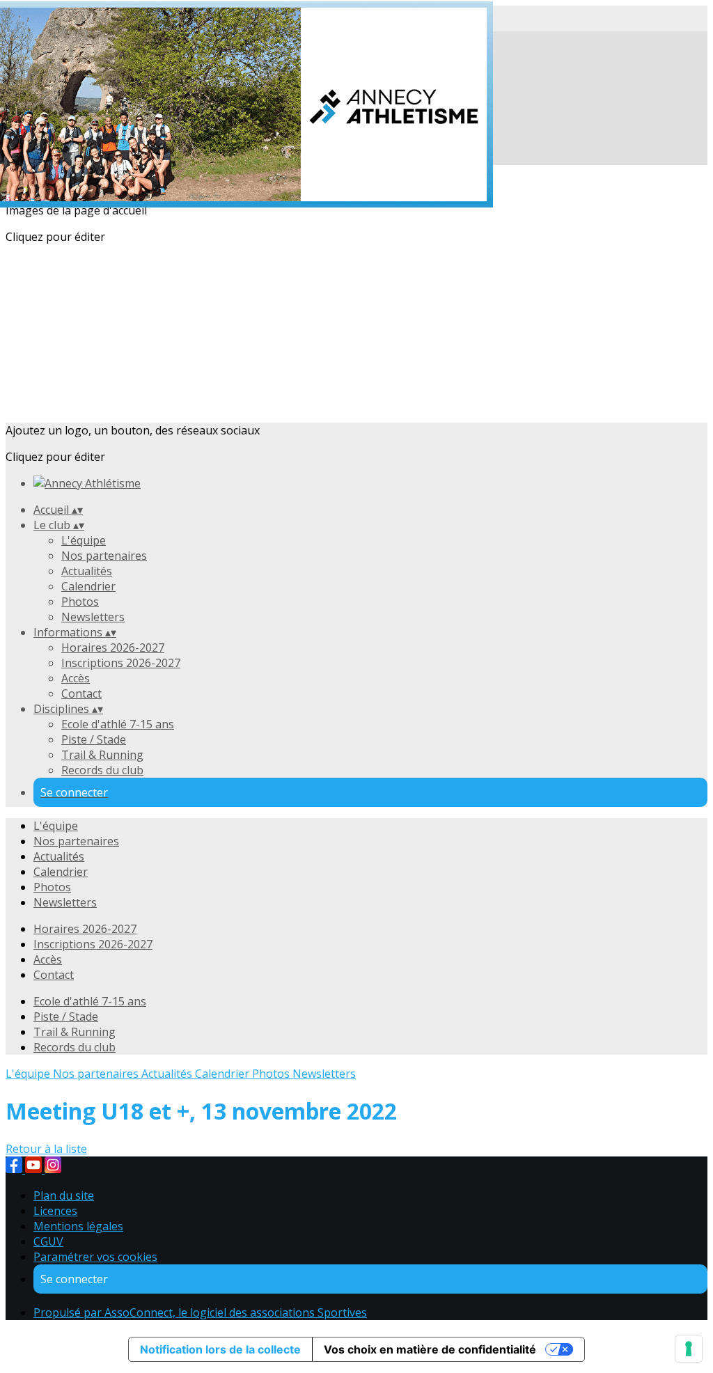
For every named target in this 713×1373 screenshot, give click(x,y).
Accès (75, 678)
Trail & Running (102, 754)
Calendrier (88, 586)
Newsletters (93, 617)
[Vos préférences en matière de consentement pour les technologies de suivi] (688, 1348)
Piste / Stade (93, 739)
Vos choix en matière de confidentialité (430, 1349)
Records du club (102, 770)
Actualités (86, 571)
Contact (81, 693)
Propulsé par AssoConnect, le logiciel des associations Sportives (200, 1312)
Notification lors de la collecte (220, 1349)
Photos (80, 601)
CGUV (48, 1241)
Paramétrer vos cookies (95, 1256)
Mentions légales (78, 1226)
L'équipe (83, 540)
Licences (55, 1210)
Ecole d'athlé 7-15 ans (117, 724)
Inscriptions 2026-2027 (120, 662)
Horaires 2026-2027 (112, 647)
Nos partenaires (104, 555)
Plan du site (63, 1195)
